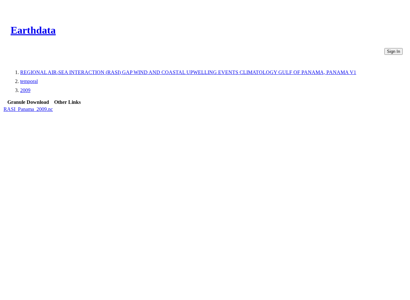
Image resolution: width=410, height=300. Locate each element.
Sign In (393, 51)
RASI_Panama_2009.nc (28, 109)
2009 (25, 90)
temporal (29, 81)
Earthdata (33, 30)
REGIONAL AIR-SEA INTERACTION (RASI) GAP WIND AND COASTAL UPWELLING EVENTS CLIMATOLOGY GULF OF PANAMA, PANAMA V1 (188, 72)
